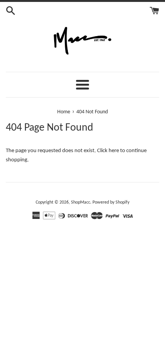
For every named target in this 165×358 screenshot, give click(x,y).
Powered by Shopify (110, 202)
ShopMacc (80, 202)
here (114, 151)
